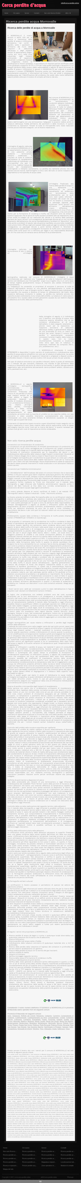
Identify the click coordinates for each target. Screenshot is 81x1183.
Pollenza (36, 1025)
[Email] (40, 1181)
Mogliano (31, 1021)
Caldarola (48, 1016)
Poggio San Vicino (25, 1025)
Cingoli (62, 1018)
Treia (41, 1029)
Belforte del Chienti (28, 1016)
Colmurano (18, 1019)
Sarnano (65, 1027)
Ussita (54, 1029)
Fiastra (44, 1019)
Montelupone (42, 1023)
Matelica (24, 1021)
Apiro (9, 1016)
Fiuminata (51, 1019)
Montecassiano (13, 1023)
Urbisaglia (47, 1029)
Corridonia (27, 1019)
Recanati (66, 1025)
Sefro (71, 1027)
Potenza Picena (56, 1025)
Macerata (16, 1021)
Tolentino (36, 1029)
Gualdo (66, 1019)
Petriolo (65, 1023)
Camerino (56, 1016)
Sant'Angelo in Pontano (52, 1027)
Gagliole (59, 1019)
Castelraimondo (20, 1018)
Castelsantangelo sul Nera (37, 1018)
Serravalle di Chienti (24, 1029)
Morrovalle (52, 1023)
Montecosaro (23, 1023)
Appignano (16, 1016)
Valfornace (61, 1029)
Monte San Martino (66, 1021)
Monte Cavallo (40, 1021)
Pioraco (15, 1025)
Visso (68, 1029)
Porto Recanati (45, 1025)
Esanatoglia (36, 1019)
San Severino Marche (35, 1027)
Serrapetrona (12, 1029)
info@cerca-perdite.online (70, 3)
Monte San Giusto (52, 1021)
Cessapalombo (53, 1018)
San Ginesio (21, 1027)
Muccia (59, 1023)
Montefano (33, 1023)
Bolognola (40, 1016)
